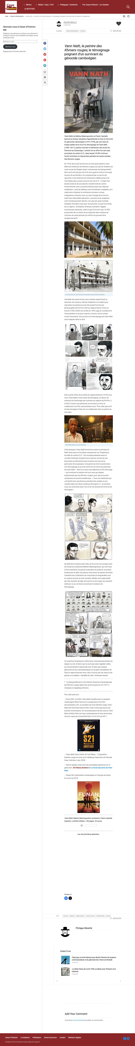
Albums (29, 5)
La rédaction (25, 1038)
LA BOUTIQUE (29, 9)
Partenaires (37, 1038)
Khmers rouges (80, 916)
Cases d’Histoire (11, 1038)
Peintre (108, 916)
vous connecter (78, 1020)
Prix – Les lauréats (95, 5)
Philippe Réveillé (70, 22)
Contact (62, 1038)
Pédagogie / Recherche (69, 5)
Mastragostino (100, 916)
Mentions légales (74, 1038)
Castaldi (65, 916)
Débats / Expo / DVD (46, 5)
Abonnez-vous (10, 47)
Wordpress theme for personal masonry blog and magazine (22, 1042)
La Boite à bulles (90, 916)
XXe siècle (82, 31)
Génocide (72, 916)
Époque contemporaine (17, 16)
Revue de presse (50, 1038)
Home (6, 16)
